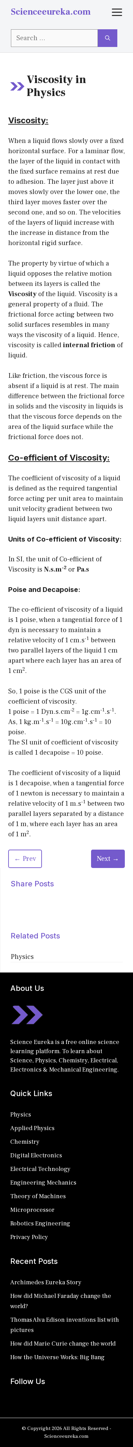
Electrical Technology (40, 1169)
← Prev (25, 858)
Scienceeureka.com (51, 12)
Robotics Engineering (40, 1223)
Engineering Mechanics (43, 1183)
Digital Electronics (36, 1155)
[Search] (107, 38)
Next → (108, 858)
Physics (22, 956)
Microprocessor (32, 1210)
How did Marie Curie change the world (63, 1344)
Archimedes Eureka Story (46, 1282)
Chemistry (25, 1142)
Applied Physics (32, 1128)
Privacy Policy (29, 1237)
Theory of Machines (38, 1196)
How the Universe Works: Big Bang (57, 1357)
